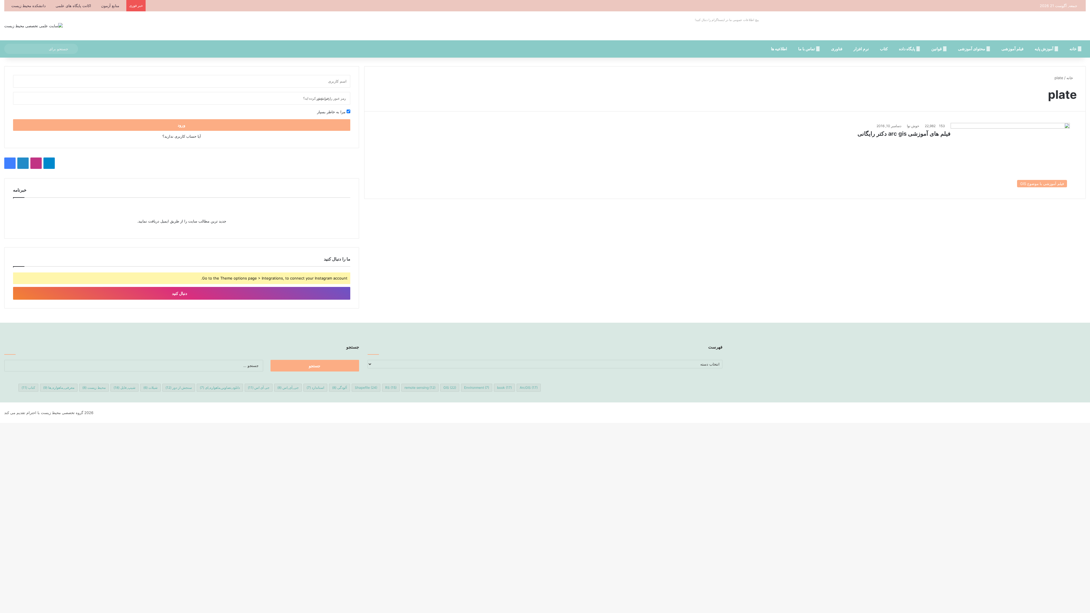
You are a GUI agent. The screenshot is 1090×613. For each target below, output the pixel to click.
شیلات (150, 387)
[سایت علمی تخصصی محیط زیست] (33, 26)
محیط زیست (94, 387)
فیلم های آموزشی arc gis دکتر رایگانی (904, 133)
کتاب (884, 48)
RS (391, 387)
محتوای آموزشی (972, 48)
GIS (449, 387)
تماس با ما (807, 48)
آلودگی (339, 387)
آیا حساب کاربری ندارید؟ (181, 136)
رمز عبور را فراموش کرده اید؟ (324, 98)
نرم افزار (861, 48)
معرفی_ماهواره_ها (58, 387)
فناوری (836, 48)
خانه (1074, 48)
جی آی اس (258, 387)
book (504, 387)
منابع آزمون (110, 5)
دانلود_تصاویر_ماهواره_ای (220, 387)
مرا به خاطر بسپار (332, 112)
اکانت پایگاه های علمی (73, 5)
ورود (181, 125)
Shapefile (366, 387)
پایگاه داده (907, 48)
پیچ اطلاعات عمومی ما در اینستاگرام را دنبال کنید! (727, 20)
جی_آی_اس (288, 387)
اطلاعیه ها (779, 48)
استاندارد (315, 387)
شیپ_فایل (124, 387)
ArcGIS (529, 387)
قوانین (937, 48)
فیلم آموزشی (1012, 48)
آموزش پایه (1044, 48)
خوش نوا (913, 126)
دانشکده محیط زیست (28, 5)
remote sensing (419, 387)
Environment (476, 387)
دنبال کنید (180, 293)
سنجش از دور (178, 387)
